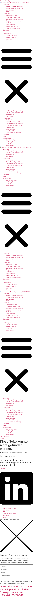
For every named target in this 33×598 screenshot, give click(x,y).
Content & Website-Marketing (14, 19)
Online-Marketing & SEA (13, 17)
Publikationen (10, 23)
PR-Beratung (9, 12)
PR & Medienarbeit (11, 15)
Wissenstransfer (10, 24)
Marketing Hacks (11, 37)
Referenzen (6, 13)
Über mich (6, 30)
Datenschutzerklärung (9, 508)
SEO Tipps (9, 39)
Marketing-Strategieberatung (14, 6)
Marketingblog (7, 33)
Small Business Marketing (13, 28)
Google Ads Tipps (11, 35)
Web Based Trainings (12, 26)
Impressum (6, 510)
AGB (4, 512)
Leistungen (6, 4)
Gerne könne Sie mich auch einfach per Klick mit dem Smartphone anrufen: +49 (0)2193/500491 (16, 591)
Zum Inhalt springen (5, 1)
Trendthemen (10, 41)
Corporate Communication (14, 21)
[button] (16, 75)
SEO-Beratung (10, 10)
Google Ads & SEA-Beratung (14, 8)
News (4, 32)
